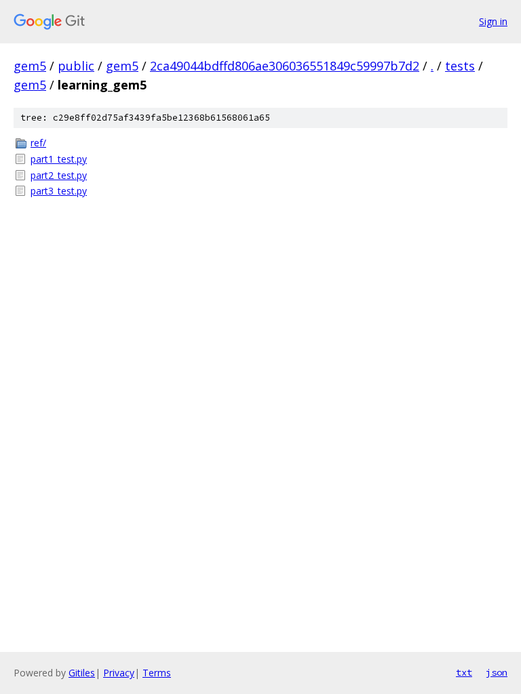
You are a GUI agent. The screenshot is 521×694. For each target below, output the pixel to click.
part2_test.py (59, 175)
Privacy (118, 672)
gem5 (30, 66)
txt (464, 672)
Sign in (493, 21)
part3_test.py (59, 190)
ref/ (38, 142)
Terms (156, 672)
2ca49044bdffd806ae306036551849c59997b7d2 (284, 66)
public (76, 66)
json (496, 672)
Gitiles (82, 672)
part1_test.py (59, 158)
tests (460, 66)
